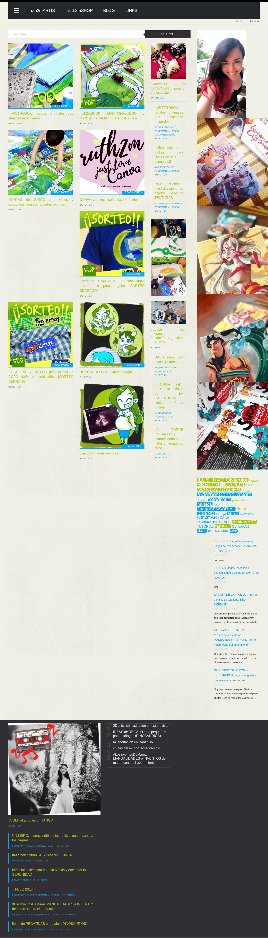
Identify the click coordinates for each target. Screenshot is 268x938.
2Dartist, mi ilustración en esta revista (140, 725)
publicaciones (218, 531)
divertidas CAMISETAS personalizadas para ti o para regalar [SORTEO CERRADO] (112, 285)
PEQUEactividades (165, 127)
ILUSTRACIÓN (215, 480)
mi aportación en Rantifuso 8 (134, 742)
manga (221, 514)
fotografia (219, 499)
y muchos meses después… (100, 453)
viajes (201, 530)
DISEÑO (205, 513)
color (242, 480)
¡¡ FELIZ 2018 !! (23, 889)
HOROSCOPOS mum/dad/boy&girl (106, 372)
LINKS (131, 10)
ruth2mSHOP (80, 10)
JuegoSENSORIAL (216, 509)
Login (239, 21)
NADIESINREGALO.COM (229, 670)
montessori (246, 514)
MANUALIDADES (218, 489)
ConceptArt (240, 526)
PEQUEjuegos (163, 371)
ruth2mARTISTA (213, 517)
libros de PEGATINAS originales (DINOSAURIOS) (49, 923)
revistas (254, 481)
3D (222, 485)
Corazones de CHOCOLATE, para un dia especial (168, 88)
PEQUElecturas (164, 417)
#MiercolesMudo (165, 167)
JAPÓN (235, 484)
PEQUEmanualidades (167, 131)
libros (233, 513)
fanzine (246, 490)
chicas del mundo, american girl (136, 748)
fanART (222, 526)
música (204, 504)
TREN (217, 505)
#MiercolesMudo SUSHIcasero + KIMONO (43, 855)
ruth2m (16, 123)
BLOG (109, 10)
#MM (249, 485)
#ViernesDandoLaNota (224, 494)
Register (255, 21)
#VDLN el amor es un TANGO (30, 820)
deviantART (244, 522)
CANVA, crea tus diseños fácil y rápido (108, 199)
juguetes (202, 500)
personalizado (240, 500)
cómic (233, 531)
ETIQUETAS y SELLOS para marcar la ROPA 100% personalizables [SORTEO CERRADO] (40, 376)
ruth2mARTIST (43, 10)
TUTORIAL (205, 526)
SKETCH (208, 484)
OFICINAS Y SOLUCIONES (231, 630)
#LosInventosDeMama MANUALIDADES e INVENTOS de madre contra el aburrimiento (235, 639)
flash (241, 509)
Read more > (62, 106)
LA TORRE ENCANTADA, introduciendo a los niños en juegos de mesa (169, 439)
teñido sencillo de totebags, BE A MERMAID (236, 599)
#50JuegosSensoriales (168, 203)
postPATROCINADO (165, 135)
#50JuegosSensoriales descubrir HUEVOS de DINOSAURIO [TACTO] (236, 572)
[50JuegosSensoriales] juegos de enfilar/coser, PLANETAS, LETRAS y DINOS (236, 546)
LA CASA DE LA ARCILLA (230, 594)
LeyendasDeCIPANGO (214, 522)
